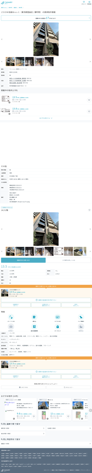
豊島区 (15, 7)
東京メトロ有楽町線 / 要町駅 (17, 78)
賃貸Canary (4, 7)
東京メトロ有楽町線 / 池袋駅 (17, 80)
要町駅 (20, 7)
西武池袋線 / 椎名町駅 (15, 83)
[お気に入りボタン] (89, 100)
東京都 (10, 7)
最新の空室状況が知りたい (47, 300)
